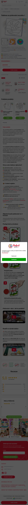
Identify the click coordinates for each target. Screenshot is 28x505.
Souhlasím (14, 259)
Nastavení (14, 256)
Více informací (5, 252)
